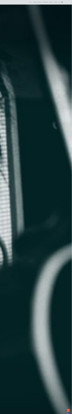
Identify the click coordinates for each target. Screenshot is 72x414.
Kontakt (56, 2)
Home (30, 2)
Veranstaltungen (37, 2)
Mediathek (45, 2)
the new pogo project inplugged (44, 216)
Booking (51, 2)
